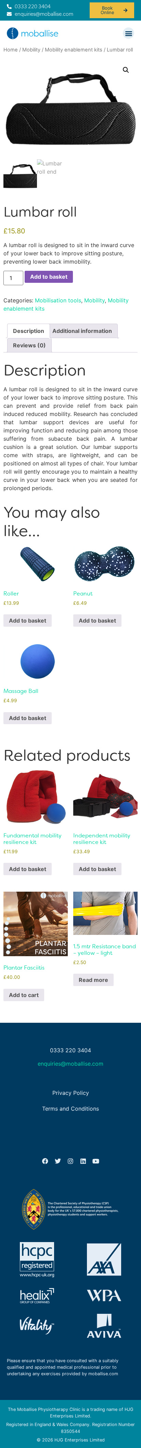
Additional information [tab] (82, 330)
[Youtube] (96, 1161)
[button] (128, 33)
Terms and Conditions (70, 1108)
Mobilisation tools (58, 300)
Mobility (31, 50)
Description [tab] (28, 330)
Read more (93, 979)
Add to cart (24, 995)
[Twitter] (58, 1161)
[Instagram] (70, 1161)
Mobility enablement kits (73, 50)
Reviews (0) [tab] (29, 345)
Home (10, 50)
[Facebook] (45, 1161)
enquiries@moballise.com (70, 1063)
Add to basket (48, 276)
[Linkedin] (83, 1161)
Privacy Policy (70, 1092)
